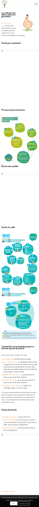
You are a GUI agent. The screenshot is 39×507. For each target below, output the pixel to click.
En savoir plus (23, 503)
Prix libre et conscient (8, 491)
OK (14, 503)
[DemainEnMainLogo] (15, 3)
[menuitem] (35, 3)
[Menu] (35, 3)
